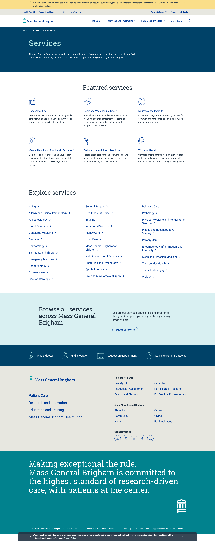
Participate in (168, 388)
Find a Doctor (176, 21)
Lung (91, 239)
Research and (48, 403)
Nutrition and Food (102, 256)
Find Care (95, 21)
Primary (150, 240)
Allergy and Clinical (48, 213)
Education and (46, 410)
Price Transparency (141, 529)
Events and (126, 394)
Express (37, 272)
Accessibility (126, 529)
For (163, 421)
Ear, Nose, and (41, 252)
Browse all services (125, 329)
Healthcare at (97, 213)
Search (26, 30)
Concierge (41, 232)
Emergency (41, 259)
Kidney (92, 232)
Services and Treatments (120, 21)
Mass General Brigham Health (55, 417)
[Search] (190, 21)
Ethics (180, 529)
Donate (173, 12)
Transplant (153, 270)
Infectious (97, 226)
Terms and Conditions (109, 529)
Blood (38, 226)
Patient (38, 395)
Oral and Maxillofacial (103, 276)
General (95, 206)
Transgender (154, 263)
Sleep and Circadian (160, 256)
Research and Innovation (49, 12)
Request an (129, 388)
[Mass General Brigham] (39, 20)
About (119, 410)
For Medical (170, 394)
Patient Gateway (157, 12)
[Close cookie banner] (182, 536)
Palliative (150, 206)
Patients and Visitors (151, 21)
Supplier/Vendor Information (163, 529)
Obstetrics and (101, 262)
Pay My (120, 383)
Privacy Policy (70, 538)
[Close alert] (184, 3)
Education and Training (72, 12)
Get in (161, 383)
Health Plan (27, 12)
